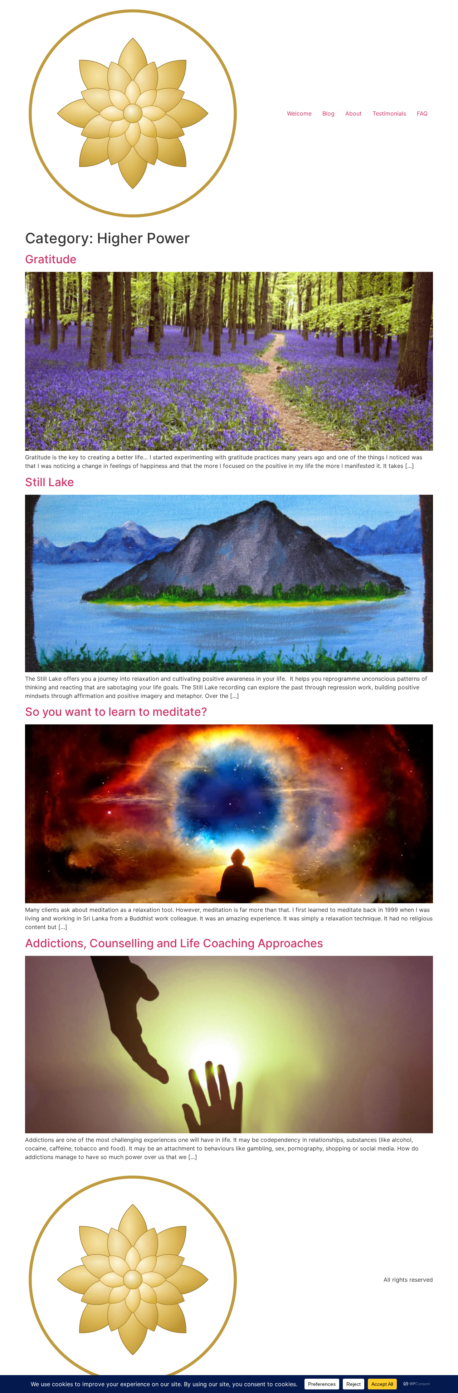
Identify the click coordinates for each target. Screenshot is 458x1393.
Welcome (299, 113)
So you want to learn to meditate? (116, 712)
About (353, 113)
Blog (328, 113)
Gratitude (51, 259)
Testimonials (389, 113)
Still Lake (49, 482)
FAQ (422, 113)
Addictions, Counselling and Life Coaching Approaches (174, 943)
